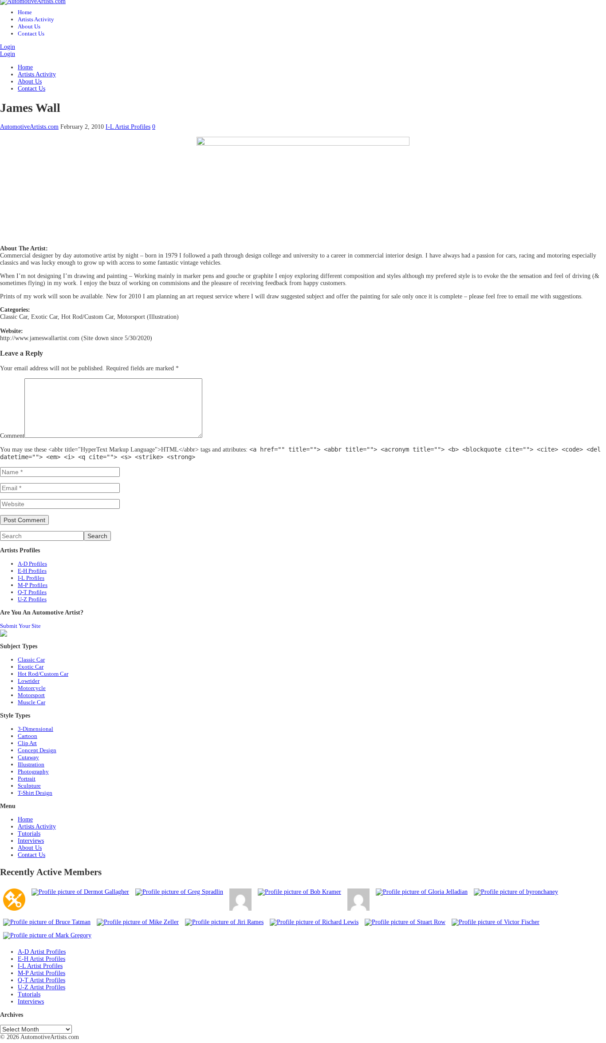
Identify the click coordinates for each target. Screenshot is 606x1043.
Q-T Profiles (32, 592)
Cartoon (27, 736)
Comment (12, 435)
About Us (29, 26)
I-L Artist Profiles (128, 126)
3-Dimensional (35, 729)
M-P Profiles (32, 585)
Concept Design (37, 750)
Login (7, 47)
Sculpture (29, 785)
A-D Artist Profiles (42, 951)
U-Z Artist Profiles (41, 987)
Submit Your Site (20, 626)
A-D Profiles (32, 563)
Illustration (31, 764)
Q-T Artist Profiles (41, 980)
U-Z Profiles (32, 599)
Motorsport (31, 695)
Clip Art (27, 743)
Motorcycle (32, 688)
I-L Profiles (31, 578)
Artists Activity (36, 19)
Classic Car (31, 659)
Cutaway (28, 757)
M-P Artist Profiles (41, 973)
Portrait (26, 778)
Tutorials (29, 833)
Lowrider (28, 681)
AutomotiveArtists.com (29, 126)
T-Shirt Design (35, 792)
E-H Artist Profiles (41, 959)
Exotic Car (30, 666)
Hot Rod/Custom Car (43, 673)
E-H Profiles (32, 570)
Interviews (31, 840)
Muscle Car (31, 702)
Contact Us (31, 33)
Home (25, 12)
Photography (33, 771)
